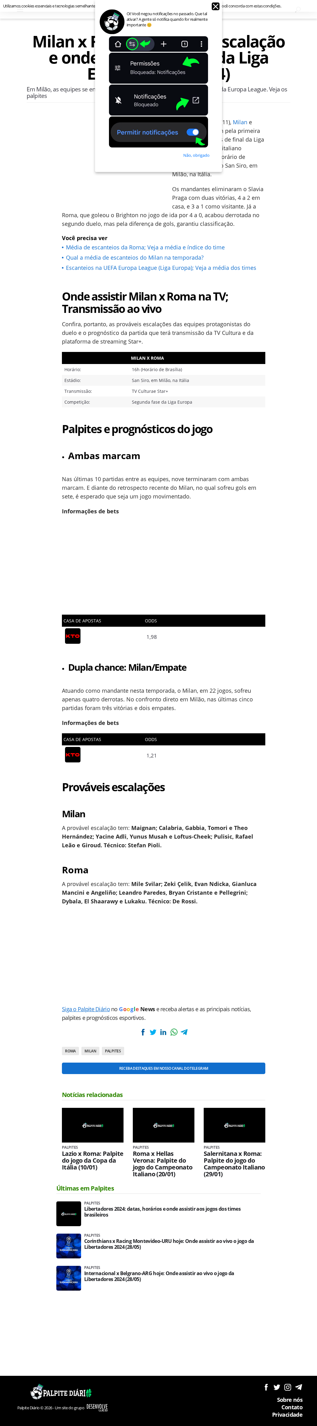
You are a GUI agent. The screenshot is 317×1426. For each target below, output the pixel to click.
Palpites (113, 1051)
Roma (70, 1051)
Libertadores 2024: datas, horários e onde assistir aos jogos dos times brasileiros (162, 1212)
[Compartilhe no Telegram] (184, 1032)
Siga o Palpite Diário (86, 1009)
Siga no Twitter (277, 1387)
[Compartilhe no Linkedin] (163, 1032)
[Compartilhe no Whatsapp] (173, 1032)
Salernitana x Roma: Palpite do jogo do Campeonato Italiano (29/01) (234, 1164)
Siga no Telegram (298, 1387)
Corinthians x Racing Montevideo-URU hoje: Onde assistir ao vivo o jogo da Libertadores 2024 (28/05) (169, 1244)
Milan (240, 122)
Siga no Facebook (266, 1387)
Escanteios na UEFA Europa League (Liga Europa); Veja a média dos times (161, 268)
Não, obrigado (196, 155)
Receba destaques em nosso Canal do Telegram (163, 1068)
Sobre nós (289, 1399)
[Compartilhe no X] (153, 1032)
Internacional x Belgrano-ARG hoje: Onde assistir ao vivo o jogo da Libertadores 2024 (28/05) (159, 1276)
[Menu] (20, 9)
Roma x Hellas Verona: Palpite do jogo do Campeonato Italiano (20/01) (162, 1164)
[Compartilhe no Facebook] (142, 1032)
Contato (291, 1407)
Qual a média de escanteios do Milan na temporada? (135, 257)
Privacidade (287, 1414)
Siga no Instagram (288, 1387)
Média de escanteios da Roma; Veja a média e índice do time (145, 247)
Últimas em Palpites (85, 1188)
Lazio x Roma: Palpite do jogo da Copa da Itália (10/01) (93, 1160)
